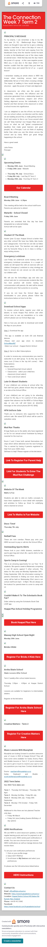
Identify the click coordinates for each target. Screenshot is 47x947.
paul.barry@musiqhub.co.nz (21, 771)
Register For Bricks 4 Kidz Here (23, 657)
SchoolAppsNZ (10, 343)
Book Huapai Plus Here (23, 622)
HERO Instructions (23, 875)
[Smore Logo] (13, 3)
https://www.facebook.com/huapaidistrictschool (22, 907)
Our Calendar (23, 187)
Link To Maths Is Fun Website (23, 514)
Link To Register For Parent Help (23, 460)
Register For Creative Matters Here (23, 735)
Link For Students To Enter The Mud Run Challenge (23, 473)
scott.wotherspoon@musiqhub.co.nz (18, 777)
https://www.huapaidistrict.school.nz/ (25, 894)
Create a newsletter (12, 941)
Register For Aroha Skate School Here (24, 709)
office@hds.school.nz (17, 891)
